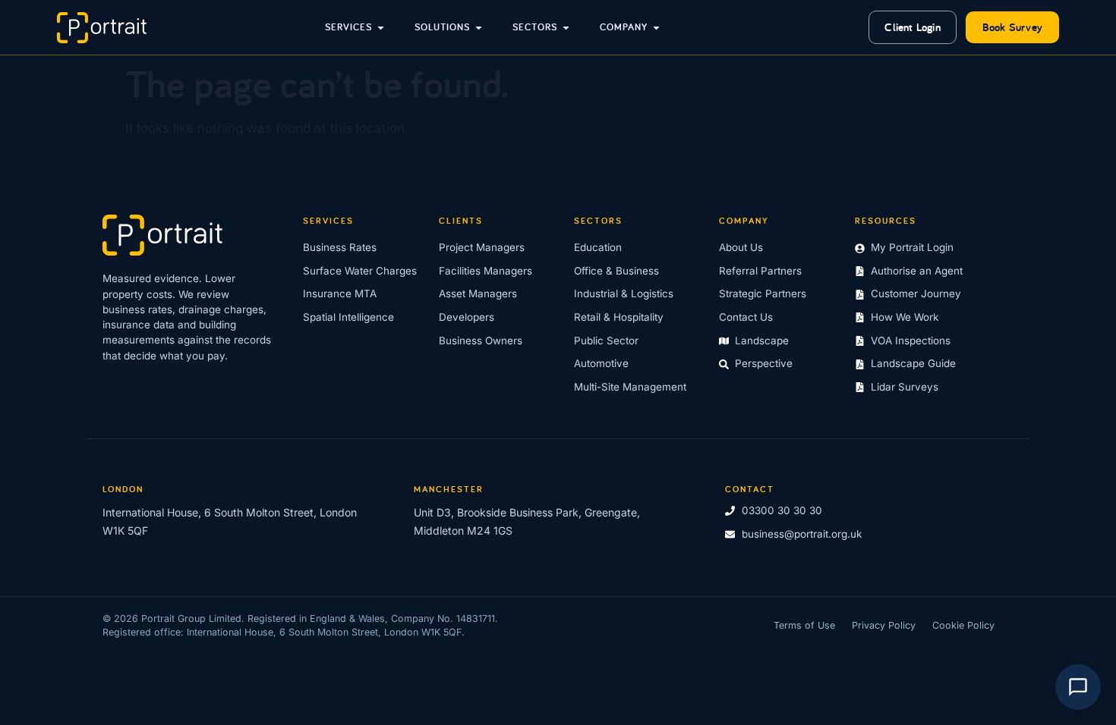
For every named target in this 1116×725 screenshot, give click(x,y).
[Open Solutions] (479, 27)
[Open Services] (381, 27)
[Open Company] (656, 27)
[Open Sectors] (566, 27)
